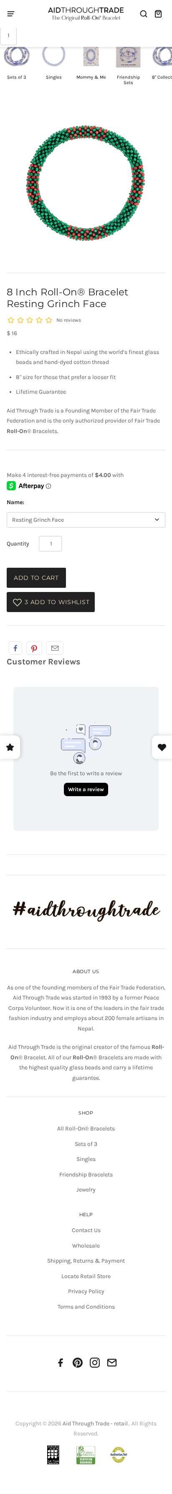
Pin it (34, 648)
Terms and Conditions (86, 1306)
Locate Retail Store (86, 1276)
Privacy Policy (86, 1291)
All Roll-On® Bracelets (86, 1128)
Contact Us (86, 1230)
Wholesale (86, 1245)
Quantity (18, 543)
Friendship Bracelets (86, 1174)
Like (15, 648)
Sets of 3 (86, 1144)
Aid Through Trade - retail (95, 1423)
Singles (86, 1159)
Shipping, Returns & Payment (86, 1260)
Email (54, 648)
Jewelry (86, 1189)
